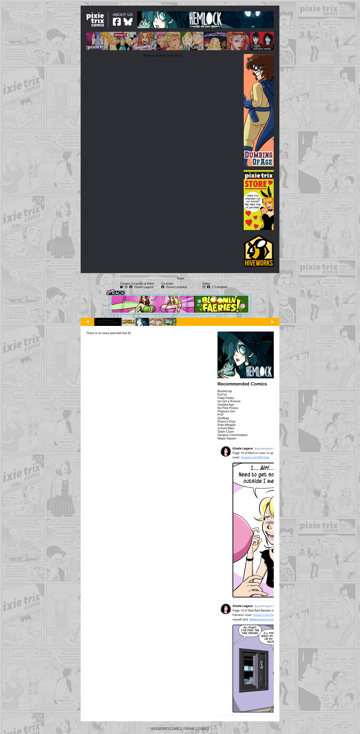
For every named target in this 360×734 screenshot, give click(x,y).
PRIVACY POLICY (196, 728)
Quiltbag (223, 418)
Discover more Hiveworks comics (107, 321)
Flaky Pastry (226, 397)
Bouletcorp (225, 391)
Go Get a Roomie (229, 401)
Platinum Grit (226, 411)
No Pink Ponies (228, 408)
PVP (221, 414)
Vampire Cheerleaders (233, 435)
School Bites (226, 428)
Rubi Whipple (227, 424)
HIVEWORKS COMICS (166, 728)
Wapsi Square (227, 438)
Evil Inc (222, 394)
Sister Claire (226, 431)
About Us (123, 14)
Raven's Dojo (227, 421)
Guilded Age (226, 404)
